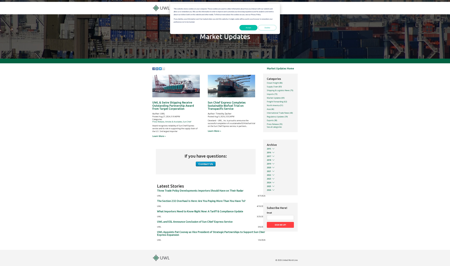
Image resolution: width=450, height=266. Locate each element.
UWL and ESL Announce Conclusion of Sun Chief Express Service (194, 221)
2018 (269, 160)
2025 (269, 186)
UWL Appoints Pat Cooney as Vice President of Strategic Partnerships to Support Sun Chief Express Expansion (211, 233)
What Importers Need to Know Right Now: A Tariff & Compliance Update (200, 211)
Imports (272, 94)
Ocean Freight (275, 83)
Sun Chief (187, 121)
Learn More (158, 136)
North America (275, 105)
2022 (269, 175)
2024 (269, 182)
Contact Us (205, 164)
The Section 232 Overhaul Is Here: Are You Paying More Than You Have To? (201, 201)
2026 (269, 190)
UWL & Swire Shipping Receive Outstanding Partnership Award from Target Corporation (173, 105)
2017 (269, 156)
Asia (270, 109)
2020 (269, 167)
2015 (269, 148)
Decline (267, 28)
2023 (269, 178)
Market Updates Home (280, 68)
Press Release (158, 121)
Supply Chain (274, 86)
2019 (269, 163)
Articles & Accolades (173, 121)
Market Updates (276, 98)
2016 (269, 152)
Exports (272, 120)
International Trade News (280, 113)
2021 (269, 171)
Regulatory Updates (277, 116)
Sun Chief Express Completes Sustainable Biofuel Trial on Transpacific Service (227, 105)
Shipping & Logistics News (280, 90)
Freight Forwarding (277, 101)
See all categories (274, 127)
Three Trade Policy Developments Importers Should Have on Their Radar (200, 190)
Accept (248, 28)
